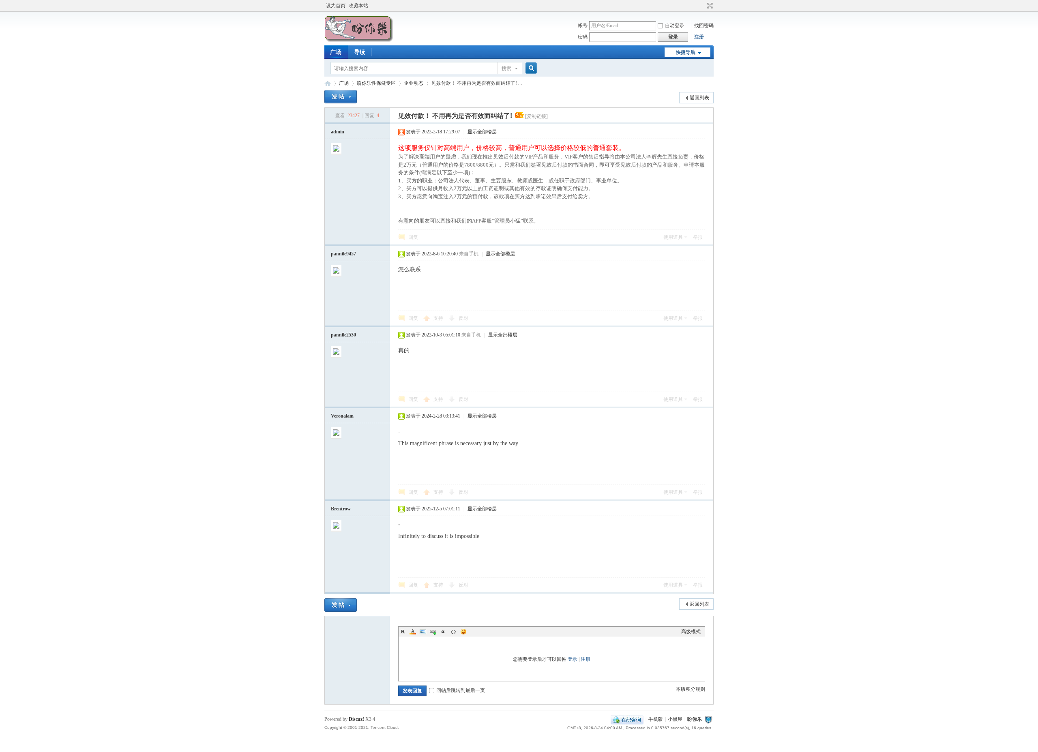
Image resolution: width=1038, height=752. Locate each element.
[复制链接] (536, 116)
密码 (583, 37)
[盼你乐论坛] (358, 40)
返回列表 (699, 98)
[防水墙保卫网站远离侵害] (708, 719)
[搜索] (530, 68)
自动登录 (674, 25)
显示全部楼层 (482, 132)
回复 (413, 237)
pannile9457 (343, 254)
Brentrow (341, 509)
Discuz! (356, 719)
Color (413, 632)
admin (337, 132)
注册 (699, 37)
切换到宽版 (709, 5)
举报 (698, 237)
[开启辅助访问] (702, 5)
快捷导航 (685, 52)
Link (433, 632)
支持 (438, 318)
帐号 (583, 25)
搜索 (506, 68)
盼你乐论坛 (327, 83)
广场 (335, 52)
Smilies (463, 632)
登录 (572, 659)
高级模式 (691, 631)
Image (423, 632)
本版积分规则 (690, 689)
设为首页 (335, 6)
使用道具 (673, 237)
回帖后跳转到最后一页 (460, 690)
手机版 (655, 719)
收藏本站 (358, 6)
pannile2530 (343, 335)
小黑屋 (675, 719)
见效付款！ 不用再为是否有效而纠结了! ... (476, 83)
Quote (443, 632)
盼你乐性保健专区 (376, 83)
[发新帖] (340, 96)
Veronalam (342, 416)
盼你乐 (694, 719)
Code (453, 632)
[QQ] (627, 719)
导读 (359, 52)
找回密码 (704, 25)
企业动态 (413, 83)
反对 (463, 318)
